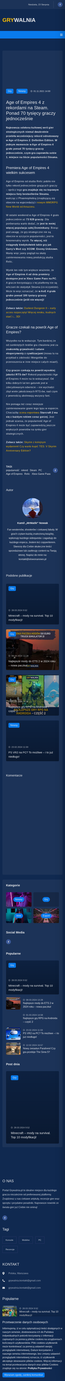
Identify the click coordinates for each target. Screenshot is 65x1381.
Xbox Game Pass (41, 474)
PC (40, 470)
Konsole (9, 1240)
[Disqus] (32, 821)
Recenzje (10, 1249)
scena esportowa (29, 412)
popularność (12, 470)
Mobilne (26, 1240)
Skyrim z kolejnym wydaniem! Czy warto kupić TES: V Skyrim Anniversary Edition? (31, 446)
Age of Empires (14, 474)
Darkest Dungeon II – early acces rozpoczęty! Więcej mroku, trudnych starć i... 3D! (31, 312)
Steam (33, 470)
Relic (27, 474)
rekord (24, 470)
